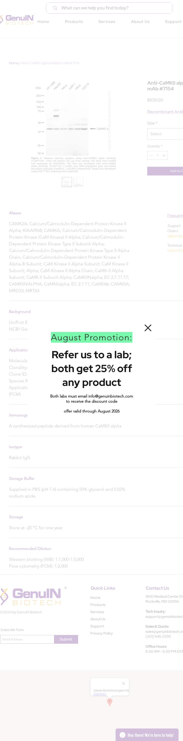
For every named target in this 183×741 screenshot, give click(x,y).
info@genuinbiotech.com (110, 396)
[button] (148, 328)
